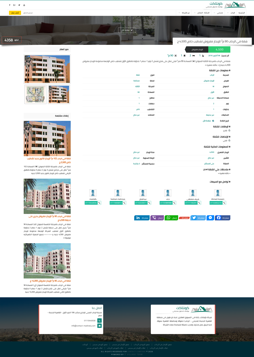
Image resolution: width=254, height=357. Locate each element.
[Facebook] (218, 217)
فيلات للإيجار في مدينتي (136, 348)
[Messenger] (210, 217)
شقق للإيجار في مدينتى (120, 345)
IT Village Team (133, 354)
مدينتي (195, 321)
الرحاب (187, 321)
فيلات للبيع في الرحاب (115, 348)
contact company (136, 351)
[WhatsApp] (168, 217)
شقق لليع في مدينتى (99, 345)
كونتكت (85, 345)
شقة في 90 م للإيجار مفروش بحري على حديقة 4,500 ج (50, 218)
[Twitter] (194, 217)
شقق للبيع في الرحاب (142, 345)
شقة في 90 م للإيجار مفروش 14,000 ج (50, 281)
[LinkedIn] (138, 217)
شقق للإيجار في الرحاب (163, 345)
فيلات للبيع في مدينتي (94, 348)
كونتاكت (203, 317)
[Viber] (154, 217)
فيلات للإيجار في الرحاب (159, 348)
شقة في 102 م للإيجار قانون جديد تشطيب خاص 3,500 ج (49, 160)
